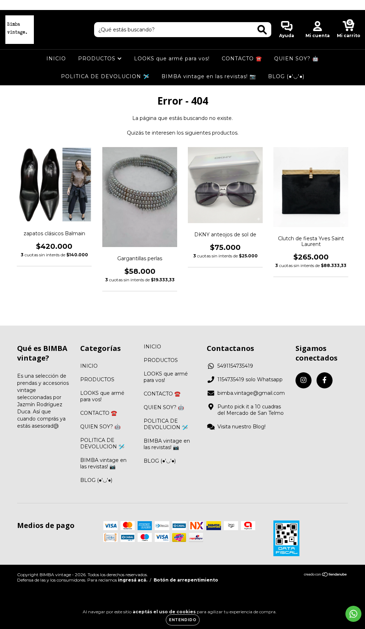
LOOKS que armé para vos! (172, 58)
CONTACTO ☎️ (242, 58)
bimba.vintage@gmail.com (251, 393)
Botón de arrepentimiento (186, 580)
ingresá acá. (132, 580)
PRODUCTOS (97, 58)
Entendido (182, 620)
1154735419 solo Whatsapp (250, 379)
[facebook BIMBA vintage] (20, 5)
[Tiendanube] (325, 575)
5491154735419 (235, 366)
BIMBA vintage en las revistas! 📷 (208, 76)
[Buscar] (262, 29)
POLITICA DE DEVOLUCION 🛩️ (105, 76)
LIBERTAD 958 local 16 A (183, 4)
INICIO (56, 58)
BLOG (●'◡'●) (286, 76)
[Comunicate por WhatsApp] (353, 614)
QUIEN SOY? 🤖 (296, 58)
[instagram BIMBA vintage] (10, 5)
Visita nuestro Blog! (241, 426)
